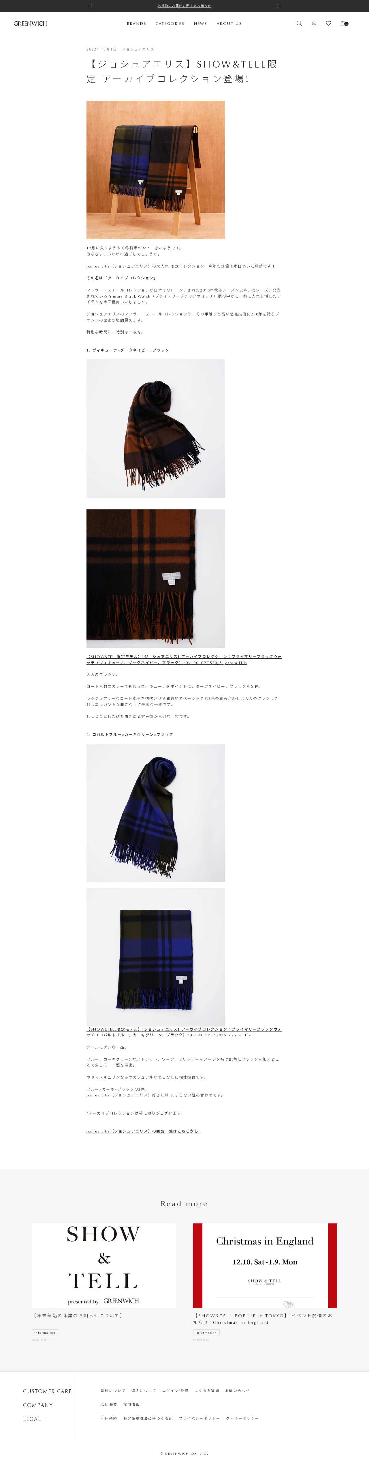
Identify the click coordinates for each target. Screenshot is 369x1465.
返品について (143, 1391)
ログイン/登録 (175, 1391)
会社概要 (109, 1405)
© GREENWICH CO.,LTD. (185, 1453)
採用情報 (131, 1405)
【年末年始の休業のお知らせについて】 (78, 1315)
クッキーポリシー (242, 1419)
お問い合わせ (237, 1391)
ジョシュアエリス (138, 49)
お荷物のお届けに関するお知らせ (184, 6)
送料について (113, 1391)
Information (45, 1333)
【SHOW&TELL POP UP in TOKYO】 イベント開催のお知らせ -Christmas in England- (263, 1319)
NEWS (200, 23)
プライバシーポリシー (199, 1419)
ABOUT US (229, 23)
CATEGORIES (170, 23)
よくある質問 (207, 1391)
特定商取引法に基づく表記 (148, 1419)
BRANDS (137, 23)
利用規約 (109, 1419)
